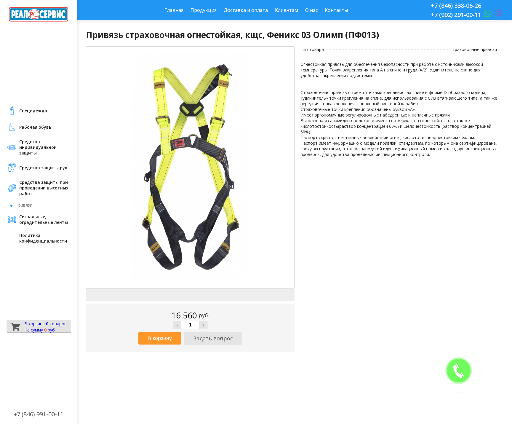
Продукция (204, 10)
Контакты (336, 10)
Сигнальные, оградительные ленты (43, 219)
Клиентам (286, 10)
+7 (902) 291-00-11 (456, 15)
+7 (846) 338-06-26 (456, 5)
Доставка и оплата (246, 10)
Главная (173, 10)
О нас (311, 10)
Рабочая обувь (35, 127)
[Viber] (497, 15)
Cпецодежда (33, 111)
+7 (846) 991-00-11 (38, 414)
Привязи (23, 205)
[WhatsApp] (486, 15)
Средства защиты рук (43, 167)
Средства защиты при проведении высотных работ (43, 187)
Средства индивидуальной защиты (38, 147)
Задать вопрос (213, 338)
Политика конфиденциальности (43, 238)
